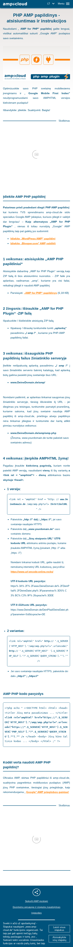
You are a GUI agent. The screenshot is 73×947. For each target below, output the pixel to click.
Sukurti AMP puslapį (36, 901)
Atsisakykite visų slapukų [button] (59, 938)
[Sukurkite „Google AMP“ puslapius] (15, 4)
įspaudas (36, 913)
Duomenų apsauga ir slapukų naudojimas (36, 907)
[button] (51, 3)
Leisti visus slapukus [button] (59, 928)
